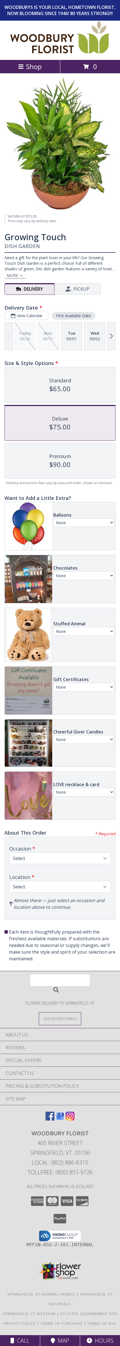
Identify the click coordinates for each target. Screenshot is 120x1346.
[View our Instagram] (70, 1119)
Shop (34, 66)
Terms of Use (101, 1323)
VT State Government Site (88, 1313)
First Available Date (73, 315)
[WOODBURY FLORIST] (60, 51)
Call (21, 1340)
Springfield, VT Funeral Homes (41, 1294)
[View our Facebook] (49, 1119)
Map (62, 1340)
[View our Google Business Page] (60, 1119)
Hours (103, 1340)
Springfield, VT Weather (29, 1313)
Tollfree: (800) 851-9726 (60, 1172)
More (12, 275)
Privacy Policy (20, 1323)
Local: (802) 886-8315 (60, 1162)
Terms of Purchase (61, 1323)
